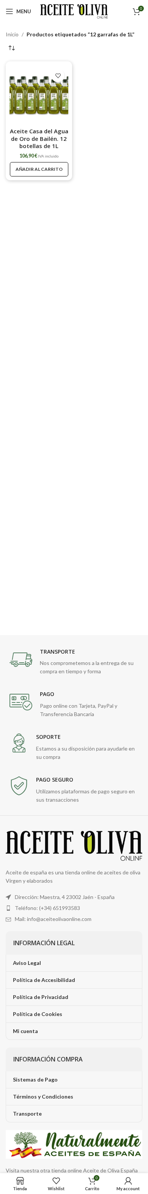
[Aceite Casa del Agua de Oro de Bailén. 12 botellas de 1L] (38, 94)
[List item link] (74, 908)
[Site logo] (74, 11)
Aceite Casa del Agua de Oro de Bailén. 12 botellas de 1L (39, 138)
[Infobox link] (74, 662)
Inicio (12, 34)
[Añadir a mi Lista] (58, 75)
